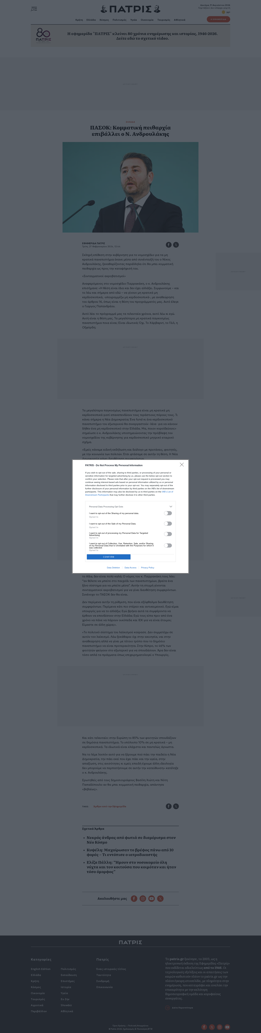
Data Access (130, 567)
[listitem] (130, 506)
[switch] (168, 513)
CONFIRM (108, 557)
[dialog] (130, 516)
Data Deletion (113, 567)
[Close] (183, 465)
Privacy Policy (147, 567)
